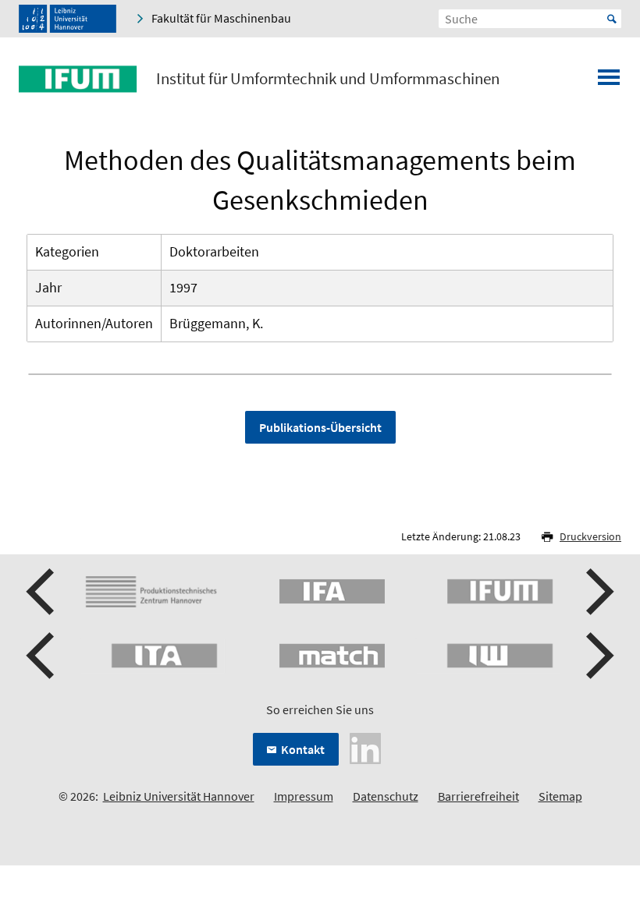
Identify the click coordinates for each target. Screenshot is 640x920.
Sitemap (560, 796)
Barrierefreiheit (478, 796)
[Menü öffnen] (608, 82)
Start (612, 18)
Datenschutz (385, 796)
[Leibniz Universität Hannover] (67, 19)
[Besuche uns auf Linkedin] (365, 747)
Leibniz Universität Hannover (178, 796)
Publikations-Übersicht (320, 427)
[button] (42, 591)
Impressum (303, 796)
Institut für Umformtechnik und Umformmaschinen (328, 78)
